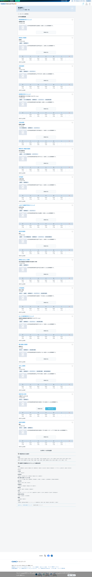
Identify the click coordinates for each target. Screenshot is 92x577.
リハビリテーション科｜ (26, 492)
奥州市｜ (58, 458)
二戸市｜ (51, 458)
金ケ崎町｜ (29, 460)
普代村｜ (51, 460)
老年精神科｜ (27, 489)
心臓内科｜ (66, 468)
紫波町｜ (19, 460)
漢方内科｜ (70, 468)
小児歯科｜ (57, 502)
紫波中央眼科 (22, 422)
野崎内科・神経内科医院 (24, 148)
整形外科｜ (20, 492)
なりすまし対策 (53, 568)
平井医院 (21, 177)
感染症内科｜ (52, 468)
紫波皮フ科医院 (22, 37)
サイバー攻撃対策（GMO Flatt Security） (44, 568)
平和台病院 (21, 122)
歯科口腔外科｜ (52, 502)
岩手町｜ (70, 458)
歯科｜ (45, 502)
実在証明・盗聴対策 (14, 568)
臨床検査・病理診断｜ (25, 502)
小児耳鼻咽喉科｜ (49, 479)
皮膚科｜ (24, 479)
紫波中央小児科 (22, 394)
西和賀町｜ (25, 460)
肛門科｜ (19, 495)
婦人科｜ (23, 482)
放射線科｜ (20, 502)
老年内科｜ (19, 469)
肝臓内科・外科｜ (35, 476)
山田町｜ (41, 460)
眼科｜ (27, 479)
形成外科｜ (51, 492)
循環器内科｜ (22, 468)
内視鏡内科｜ (30, 476)
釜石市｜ (48, 458)
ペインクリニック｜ (32, 502)
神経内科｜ (48, 468)
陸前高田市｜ (45, 458)
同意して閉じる (71, 575)
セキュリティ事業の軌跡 (61, 568)
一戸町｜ (65, 460)
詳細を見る (46, 32)
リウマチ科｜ (57, 468)
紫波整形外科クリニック (25, 94)
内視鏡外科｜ (40, 476)
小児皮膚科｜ (43, 479)
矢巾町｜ (22, 460)
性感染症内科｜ (55, 492)
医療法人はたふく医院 (24, 259)
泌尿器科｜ (23, 495)
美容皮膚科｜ (20, 499)
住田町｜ (35, 460)
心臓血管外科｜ (34, 492)
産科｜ (26, 482)
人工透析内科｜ (62, 468)
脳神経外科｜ (47, 492)
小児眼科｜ (39, 479)
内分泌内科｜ (44, 468)
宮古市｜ (22, 458)
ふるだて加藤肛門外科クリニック (27, 205)
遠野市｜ (38, 458)
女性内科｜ (29, 482)
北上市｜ (32, 458)
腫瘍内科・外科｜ (31, 468)
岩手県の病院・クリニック (27, 505)
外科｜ (31, 492)
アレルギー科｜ (20, 479)
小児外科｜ (43, 492)
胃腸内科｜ (20, 476)
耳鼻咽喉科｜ (31, 479)
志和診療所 (21, 66)
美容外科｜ (24, 499)
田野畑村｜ (48, 460)
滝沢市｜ (61, 458)
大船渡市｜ (26, 458)
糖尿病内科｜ (36, 468)
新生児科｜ (23, 472)
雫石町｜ (64, 458)
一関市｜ (41, 458)
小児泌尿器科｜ (27, 495)
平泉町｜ (32, 460)
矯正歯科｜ (48, 502)
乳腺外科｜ (39, 492)
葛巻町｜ (67, 458)
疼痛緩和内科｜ (38, 502)
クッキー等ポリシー (20, 575)
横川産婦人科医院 (23, 344)
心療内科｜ (20, 489)
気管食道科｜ (35, 479)
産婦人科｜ (20, 482)
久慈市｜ (35, 458)
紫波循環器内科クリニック (25, 19)
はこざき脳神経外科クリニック (26, 316)
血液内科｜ (27, 468)
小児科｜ (19, 472)
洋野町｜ (62, 460)
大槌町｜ (38, 460)
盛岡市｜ (19, 458)
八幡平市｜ (55, 458)
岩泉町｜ (44, 460)
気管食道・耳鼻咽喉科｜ (55, 479)
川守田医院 (21, 288)
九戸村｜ (59, 460)
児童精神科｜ (31, 489)
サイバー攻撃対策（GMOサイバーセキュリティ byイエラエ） (28, 568)
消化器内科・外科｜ (25, 476)
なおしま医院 (22, 365)
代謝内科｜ (40, 468)
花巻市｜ (29, 458)
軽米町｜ (54, 460)
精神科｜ (23, 489)
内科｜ (19, 468)
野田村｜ (56, 460)
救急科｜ (42, 502)
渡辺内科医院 (22, 231)
